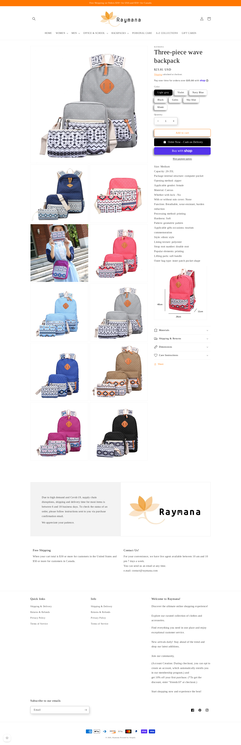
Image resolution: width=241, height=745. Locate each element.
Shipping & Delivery (41, 606)
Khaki (161, 107)
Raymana (115, 737)
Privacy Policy (37, 618)
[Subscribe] (85, 710)
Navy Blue (198, 92)
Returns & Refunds (40, 612)
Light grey (163, 92)
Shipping (158, 74)
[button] (34, 18)
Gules (175, 100)
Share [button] (161, 364)
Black (161, 100)
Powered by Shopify (128, 737)
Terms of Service (39, 624)
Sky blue (191, 100)
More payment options (182, 159)
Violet (181, 92)
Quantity (158, 114)
